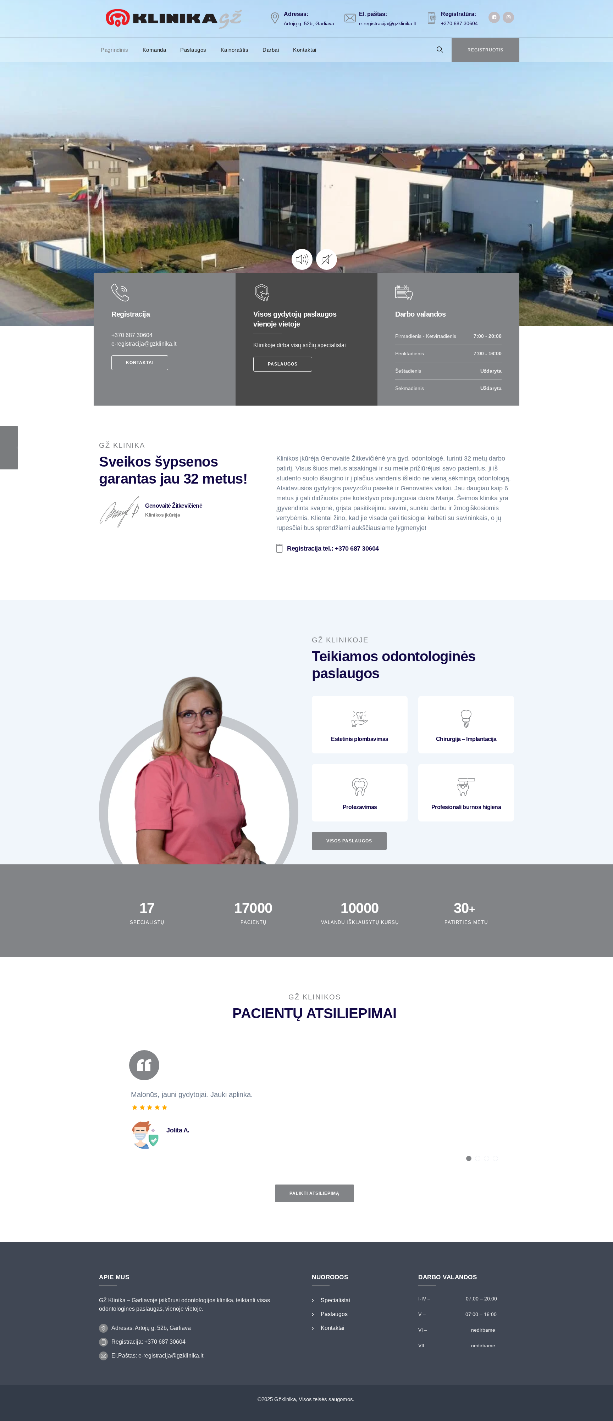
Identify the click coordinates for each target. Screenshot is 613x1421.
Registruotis (485, 50)
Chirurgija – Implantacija (466, 739)
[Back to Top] (598, 1409)
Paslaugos (193, 50)
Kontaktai (304, 50)
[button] (468, 1158)
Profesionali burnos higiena (466, 807)
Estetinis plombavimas (359, 739)
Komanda (154, 50)
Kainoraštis (235, 50)
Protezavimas (360, 807)
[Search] (440, 49)
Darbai (271, 50)
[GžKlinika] (175, 18)
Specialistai (335, 1300)
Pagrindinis (114, 50)
